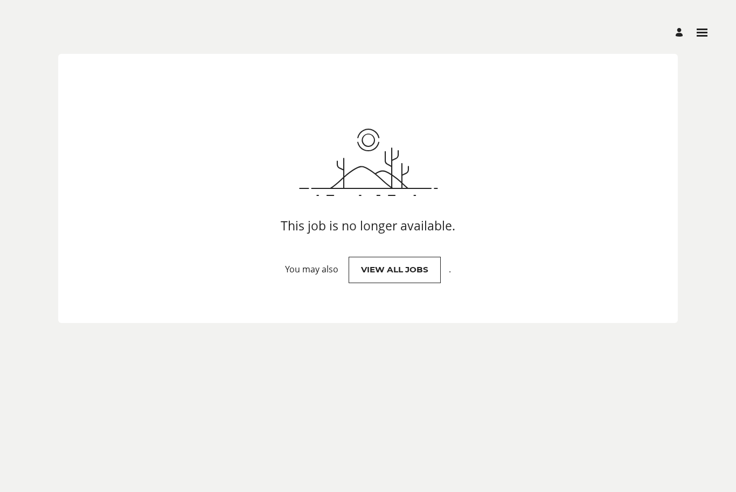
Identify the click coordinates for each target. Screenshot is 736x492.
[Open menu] (702, 32)
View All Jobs (394, 269)
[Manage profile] (681, 32)
